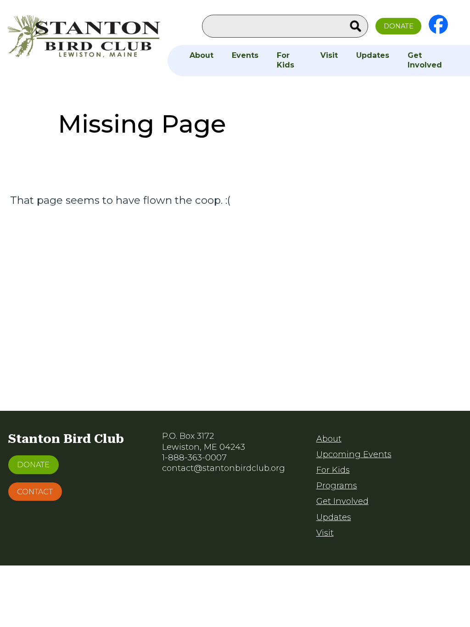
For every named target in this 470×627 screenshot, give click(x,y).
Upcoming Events (354, 454)
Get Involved (425, 60)
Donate (399, 26)
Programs (336, 486)
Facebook (438, 24)
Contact (35, 491)
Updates (372, 55)
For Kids (285, 60)
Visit (329, 55)
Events (245, 55)
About (201, 55)
